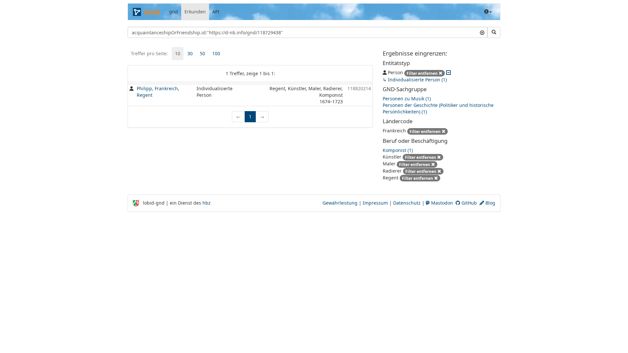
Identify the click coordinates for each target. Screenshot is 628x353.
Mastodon (441, 203)
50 (202, 53)
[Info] (488, 12)
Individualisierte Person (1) (417, 79)
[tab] (177, 53)
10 (177, 53)
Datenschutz (407, 203)
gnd (173, 11)
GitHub (468, 203)
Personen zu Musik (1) (407, 98)
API (215, 11)
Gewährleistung (340, 203)
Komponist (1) (398, 150)
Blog (489, 203)
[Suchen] (493, 32)
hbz (206, 203)
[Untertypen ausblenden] (448, 72)
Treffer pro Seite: (149, 53)
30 (190, 53)
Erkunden (195, 11)
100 (216, 53)
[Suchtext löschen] (482, 32)
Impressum (375, 203)
